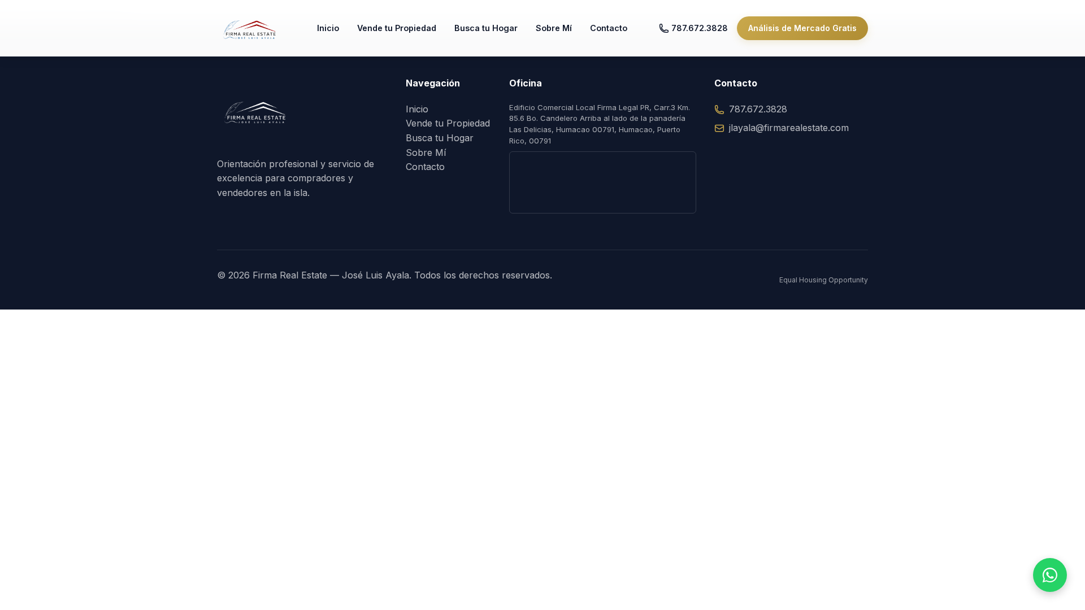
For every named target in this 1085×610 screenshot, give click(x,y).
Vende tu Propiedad (396, 28)
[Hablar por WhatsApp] (1050, 575)
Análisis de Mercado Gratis (802, 28)
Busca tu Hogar (486, 28)
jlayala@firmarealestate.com (789, 127)
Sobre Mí (554, 28)
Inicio (328, 28)
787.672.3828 (699, 28)
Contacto (608, 28)
